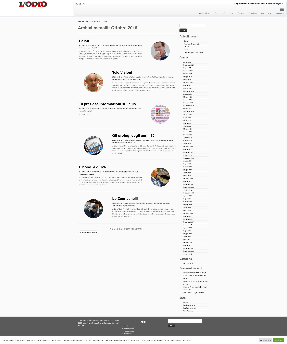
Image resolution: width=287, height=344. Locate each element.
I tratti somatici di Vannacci (193, 52)
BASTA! (186, 47)
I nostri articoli (95, 45)
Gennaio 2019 (187, 181)
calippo (107, 45)
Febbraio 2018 (188, 213)
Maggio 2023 (187, 97)
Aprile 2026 (187, 62)
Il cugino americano (199, 293)
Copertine (228, 13)
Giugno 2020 (187, 140)
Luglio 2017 (187, 231)
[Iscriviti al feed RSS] (77, 3)
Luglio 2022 (187, 117)
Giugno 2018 (187, 202)
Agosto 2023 (187, 94)
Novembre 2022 (188, 106)
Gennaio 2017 (187, 245)
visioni (123, 79)
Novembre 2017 (188, 222)
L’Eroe (186, 50)
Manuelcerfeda (137, 45)
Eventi (240, 13)
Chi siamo (265, 13)
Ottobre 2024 (187, 74)
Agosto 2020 (187, 138)
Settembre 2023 (188, 91)
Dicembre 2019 (188, 152)
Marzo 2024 (187, 79)
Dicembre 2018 (188, 184)
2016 (98, 21)
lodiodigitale (128, 45)
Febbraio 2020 (188, 146)
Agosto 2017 (187, 228)
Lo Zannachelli (125, 198)
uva (133, 171)
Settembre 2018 (188, 193)
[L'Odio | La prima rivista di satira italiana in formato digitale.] (33, 4)
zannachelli (126, 205)
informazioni (120, 108)
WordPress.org (188, 311)
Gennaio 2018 (187, 216)
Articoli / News (204, 13)
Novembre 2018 (188, 187)
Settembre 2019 (188, 158)
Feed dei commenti (189, 308)
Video (216, 13)
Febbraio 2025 (188, 71)
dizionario (149, 203)
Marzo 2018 (187, 210)
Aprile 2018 (187, 207)
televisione (169, 77)
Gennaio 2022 (187, 123)
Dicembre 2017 (188, 219)
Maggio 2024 (187, 76)
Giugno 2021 (187, 126)
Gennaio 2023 (187, 100)
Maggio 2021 (187, 129)
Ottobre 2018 (187, 190)
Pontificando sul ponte (192, 44)
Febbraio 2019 (188, 178)
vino (136, 171)
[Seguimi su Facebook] (84, 3)
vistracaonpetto (89, 48)
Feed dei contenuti (189, 305)
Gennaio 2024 (187, 85)
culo (106, 108)
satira (81, 48)
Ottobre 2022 (187, 108)
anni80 (140, 140)
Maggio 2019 (187, 170)
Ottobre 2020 (187, 135)
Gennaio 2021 (187, 132)
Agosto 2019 (187, 161)
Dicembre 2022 (188, 103)
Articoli (92, 21)
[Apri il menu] (282, 9)
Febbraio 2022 (188, 120)
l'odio (121, 45)
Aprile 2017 (187, 236)
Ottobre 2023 (187, 88)
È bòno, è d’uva (92, 166)
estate (112, 45)
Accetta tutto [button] (278, 340)
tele (164, 77)
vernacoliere (116, 79)
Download (253, 13)
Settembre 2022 (188, 111)
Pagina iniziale (83, 21)
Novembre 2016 (188, 251)
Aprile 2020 (187, 143)
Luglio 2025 (187, 68)
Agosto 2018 (187, 196)
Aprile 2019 (187, 172)
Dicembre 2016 (188, 248)
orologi (166, 140)
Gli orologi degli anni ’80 (133, 135)
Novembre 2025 (188, 65)
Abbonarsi (279, 13)
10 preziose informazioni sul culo (107, 103)
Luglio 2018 (187, 199)
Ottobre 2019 (187, 155)
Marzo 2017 (187, 239)
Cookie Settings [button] (265, 340)
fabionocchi (112, 108)
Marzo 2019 (187, 175)
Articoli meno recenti (88, 232)
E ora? (186, 41)
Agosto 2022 (187, 114)
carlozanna (141, 203)
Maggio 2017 (187, 234)
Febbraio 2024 (188, 82)
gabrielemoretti (109, 171)
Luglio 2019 (187, 164)
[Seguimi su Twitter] (81, 3)
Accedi (185, 302)
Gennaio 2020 (187, 149)
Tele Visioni (122, 72)
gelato (117, 45)
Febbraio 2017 (188, 242)
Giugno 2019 (187, 167)
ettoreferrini (141, 77)
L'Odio (97, 48)
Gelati (84, 40)
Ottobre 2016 (187, 254)
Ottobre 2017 (187, 225)
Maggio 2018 (187, 204)
